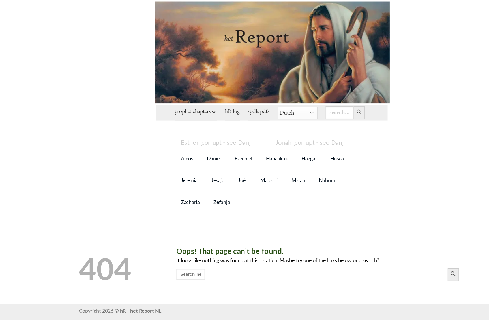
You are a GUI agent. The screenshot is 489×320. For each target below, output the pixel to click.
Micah (298, 180)
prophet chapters (193, 112)
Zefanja (221, 202)
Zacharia (190, 202)
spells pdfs (258, 112)
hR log (232, 112)
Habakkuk (277, 158)
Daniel (214, 158)
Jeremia (189, 180)
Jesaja (217, 180)
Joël (242, 180)
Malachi (269, 180)
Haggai (308, 158)
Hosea (337, 158)
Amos (187, 158)
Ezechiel (243, 158)
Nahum (327, 180)
